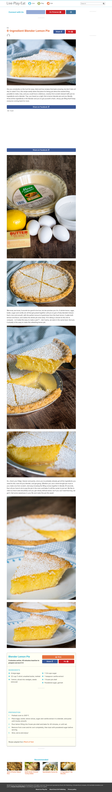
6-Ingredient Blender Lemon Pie (28, 30)
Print (59, 657)
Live (33, 3)
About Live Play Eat (41, 789)
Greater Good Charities (18, 786)
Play (42, 3)
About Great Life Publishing (57, 789)
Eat (52, 3)
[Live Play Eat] (16, 3)
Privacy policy (72, 789)
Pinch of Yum (29, 742)
